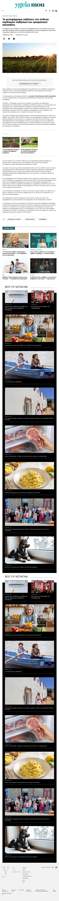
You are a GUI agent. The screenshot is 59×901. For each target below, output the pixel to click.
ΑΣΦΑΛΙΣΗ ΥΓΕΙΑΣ (16, 872)
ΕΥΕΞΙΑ (13, 869)
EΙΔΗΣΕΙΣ (24, 867)
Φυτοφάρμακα (42, 219)
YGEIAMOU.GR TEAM (7, 35)
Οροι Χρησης (54, 890)
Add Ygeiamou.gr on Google (29, 84)
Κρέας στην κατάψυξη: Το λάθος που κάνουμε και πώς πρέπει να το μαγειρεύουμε (26, 456)
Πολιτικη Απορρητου (29, 890)
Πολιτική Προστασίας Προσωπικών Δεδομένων (41, 890)
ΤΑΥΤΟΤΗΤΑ (21, 890)
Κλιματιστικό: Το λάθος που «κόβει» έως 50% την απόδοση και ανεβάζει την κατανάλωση (16, 308)
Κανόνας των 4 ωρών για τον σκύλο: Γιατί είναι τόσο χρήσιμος (21, 567)
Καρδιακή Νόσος (30, 219)
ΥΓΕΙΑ (13, 867)
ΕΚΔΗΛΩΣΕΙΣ (25, 874)
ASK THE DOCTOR (26, 872)
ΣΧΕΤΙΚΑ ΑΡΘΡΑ (8, 228)
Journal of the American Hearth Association (42, 96)
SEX (23, 882)
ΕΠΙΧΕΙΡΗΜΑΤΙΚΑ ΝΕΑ (27, 876)
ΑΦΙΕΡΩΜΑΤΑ (25, 878)
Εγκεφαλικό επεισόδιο (14, 219)
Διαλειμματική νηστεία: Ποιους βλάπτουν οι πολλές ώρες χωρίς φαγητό (23, 345)
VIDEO (24, 869)
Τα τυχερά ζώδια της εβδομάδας (13, 382)
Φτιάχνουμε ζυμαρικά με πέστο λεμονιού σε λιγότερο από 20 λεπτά (22, 492)
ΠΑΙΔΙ (24, 880)
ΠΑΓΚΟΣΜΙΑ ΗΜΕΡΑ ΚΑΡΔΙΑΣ (9, 16)
